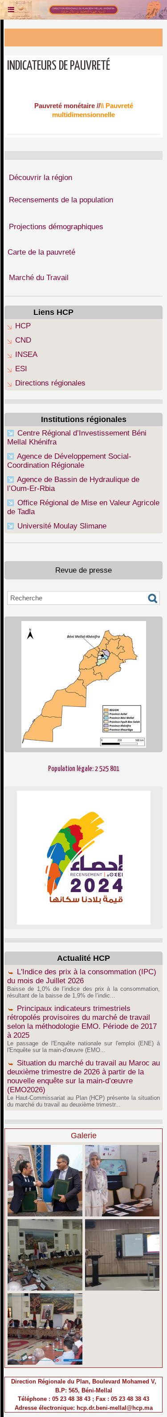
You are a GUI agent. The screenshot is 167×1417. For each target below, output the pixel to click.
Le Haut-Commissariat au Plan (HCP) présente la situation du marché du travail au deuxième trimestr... (83, 1101)
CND (23, 340)
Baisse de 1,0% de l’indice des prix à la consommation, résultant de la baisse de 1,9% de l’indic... (83, 992)
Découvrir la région (40, 177)
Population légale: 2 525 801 (83, 769)
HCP (23, 326)
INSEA (26, 354)
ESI (21, 369)
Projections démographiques (56, 226)
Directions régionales (50, 383)
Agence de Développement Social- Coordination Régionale (69, 461)
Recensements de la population (61, 200)
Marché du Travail (39, 277)
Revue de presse (83, 570)
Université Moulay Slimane (61, 526)
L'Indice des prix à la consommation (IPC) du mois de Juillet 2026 (81, 976)
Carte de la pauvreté (41, 252)
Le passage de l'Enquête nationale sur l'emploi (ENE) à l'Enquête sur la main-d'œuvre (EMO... (83, 1046)
